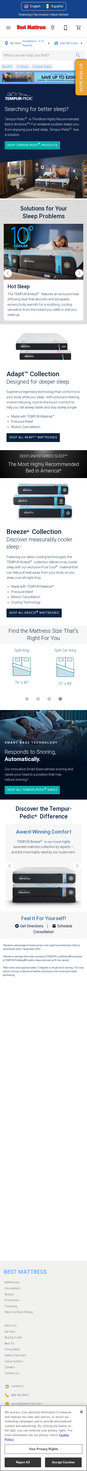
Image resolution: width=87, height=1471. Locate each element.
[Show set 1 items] (38, 699)
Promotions (12, 1300)
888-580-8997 (20, 1395)
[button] (32, 6)
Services (10, 1331)
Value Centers (59, 14)
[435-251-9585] (65, 27)
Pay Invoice (41, 14)
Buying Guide (13, 1337)
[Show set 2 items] (49, 699)
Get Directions (31, 926)
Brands (9, 1294)
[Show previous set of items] (8, 273)
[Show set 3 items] (60, 699)
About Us (11, 1325)
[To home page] (31, 27)
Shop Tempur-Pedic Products (32, 145)
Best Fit (9, 1343)
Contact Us (12, 1373)
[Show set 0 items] (27, 699)
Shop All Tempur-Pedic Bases (32, 789)
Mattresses (12, 1282)
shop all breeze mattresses (34, 612)
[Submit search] (78, 55)
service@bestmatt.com (26, 1403)
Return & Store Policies (19, 1312)
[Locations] (52, 27)
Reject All (23, 1462)
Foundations (13, 1288)
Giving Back (12, 1349)
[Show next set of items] (79, 273)
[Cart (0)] (78, 27)
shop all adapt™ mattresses (33, 437)
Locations (17, 1386)
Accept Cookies (63, 1462)
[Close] (81, 1412)
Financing (25, 14)
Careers (10, 1367)
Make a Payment (15, 1355)
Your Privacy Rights (43, 1449)
